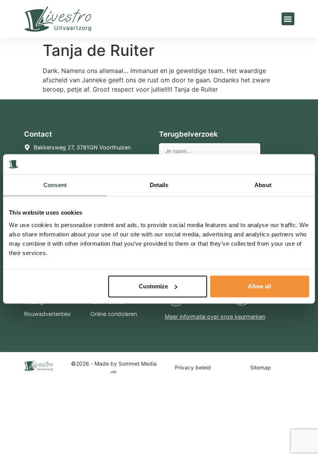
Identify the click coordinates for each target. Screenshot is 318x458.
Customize (153, 286)
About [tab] (262, 185)
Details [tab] (159, 185)
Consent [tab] (55, 185)
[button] (288, 18)
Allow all (259, 286)
